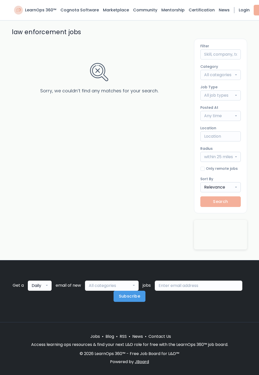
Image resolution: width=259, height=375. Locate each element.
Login (244, 10)
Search (220, 201)
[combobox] (220, 75)
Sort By (206, 178)
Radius (206, 148)
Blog (109, 336)
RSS (123, 336)
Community (145, 10)
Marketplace (116, 10)
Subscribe (129, 296)
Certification (202, 10)
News (224, 10)
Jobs (95, 336)
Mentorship (173, 10)
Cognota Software (79, 10)
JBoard (142, 362)
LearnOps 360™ (40, 10)
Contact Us (159, 336)
